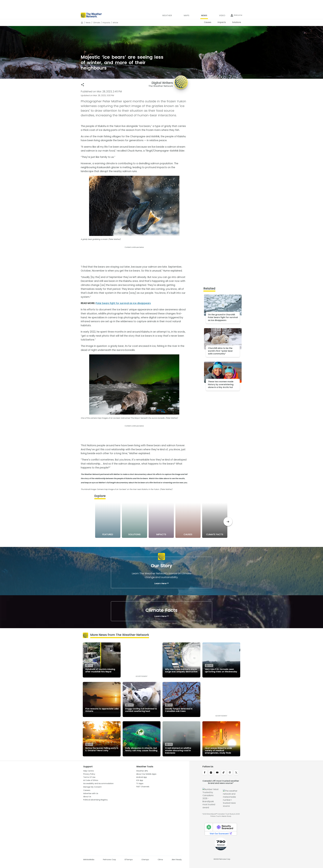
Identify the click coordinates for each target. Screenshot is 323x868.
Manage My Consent (92, 787)
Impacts (106, 22)
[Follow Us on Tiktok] (223, 773)
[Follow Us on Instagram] (211, 773)
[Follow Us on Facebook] (204, 773)
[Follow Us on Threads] (230, 773)
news (88, 22)
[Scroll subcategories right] (227, 521)
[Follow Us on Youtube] (217, 773)
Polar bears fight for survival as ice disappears (123, 303)
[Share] (82, 85)
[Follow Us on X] (236, 773)
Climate (96, 22)
